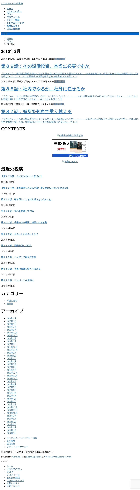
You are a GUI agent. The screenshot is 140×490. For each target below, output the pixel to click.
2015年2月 (11, 401)
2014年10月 (12, 413)
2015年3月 (11, 399)
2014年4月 (11, 430)
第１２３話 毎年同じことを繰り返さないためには (26, 199)
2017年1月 (11, 344)
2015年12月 (12, 373)
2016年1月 (11, 370)
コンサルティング (15, 480)
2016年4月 (11, 361)
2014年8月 (11, 419)
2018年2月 (11, 327)
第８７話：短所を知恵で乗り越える (36, 111)
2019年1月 (11, 318)
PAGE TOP (134, 472)
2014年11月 (12, 410)
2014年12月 (12, 407)
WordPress (16, 457)
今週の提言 (59, 59)
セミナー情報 (13, 477)
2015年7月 (11, 387)
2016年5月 (11, 358)
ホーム (10, 466)
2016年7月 (11, 353)
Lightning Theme (33, 457)
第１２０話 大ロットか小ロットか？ (19, 234)
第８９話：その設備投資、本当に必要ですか (45, 66)
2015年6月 (11, 390)
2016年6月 (11, 355)
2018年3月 (11, 324)
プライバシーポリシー (17, 447)
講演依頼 (11, 444)
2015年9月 (11, 381)
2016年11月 (12, 350)
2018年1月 (11, 330)
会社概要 (11, 441)
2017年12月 (12, 333)
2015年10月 (12, 378)
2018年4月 (11, 321)
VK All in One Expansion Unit (57, 457)
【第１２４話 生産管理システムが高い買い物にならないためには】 (35, 188)
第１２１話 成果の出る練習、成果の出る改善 (24, 222)
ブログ (10, 472)
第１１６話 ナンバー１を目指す (17, 280)
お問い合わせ (13, 486)
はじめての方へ (14, 469)
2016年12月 (12, 347)
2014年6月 (11, 424)
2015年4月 (11, 396)
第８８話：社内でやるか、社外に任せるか (43, 88)
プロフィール (13, 475)
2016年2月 (11, 367)
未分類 (10, 303)
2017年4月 (11, 341)
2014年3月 (11, 433)
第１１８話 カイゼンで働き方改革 (18, 257)
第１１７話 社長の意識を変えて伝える (20, 269)
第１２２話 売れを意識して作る (17, 211)
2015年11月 (12, 376)
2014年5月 (11, 427)
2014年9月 (11, 416)
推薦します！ (13, 483)
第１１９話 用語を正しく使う (16, 245)
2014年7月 (11, 421)
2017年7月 (11, 338)
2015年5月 (11, 393)
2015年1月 (11, 404)
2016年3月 (11, 364)
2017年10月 (12, 335)
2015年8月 (11, 384)
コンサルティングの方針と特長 (22, 438)
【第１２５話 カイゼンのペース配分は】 (22, 176)
